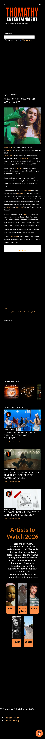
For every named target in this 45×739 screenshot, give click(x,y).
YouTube (9, 150)
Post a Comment (14, 442)
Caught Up (24, 158)
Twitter (19, 168)
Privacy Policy (12, 717)
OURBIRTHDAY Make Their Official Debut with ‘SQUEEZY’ (19, 435)
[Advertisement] (22, 276)
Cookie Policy (12, 720)
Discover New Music (13, 23)
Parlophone (21, 193)
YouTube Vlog (26, 191)
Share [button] (5, 309)
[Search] (40, 3)
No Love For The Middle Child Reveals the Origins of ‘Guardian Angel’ (22, 475)
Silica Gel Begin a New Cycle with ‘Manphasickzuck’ (21, 513)
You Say (10, 207)
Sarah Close (8, 147)
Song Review (32, 312)
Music (18, 312)
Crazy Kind (8, 155)
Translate (27, 40)
